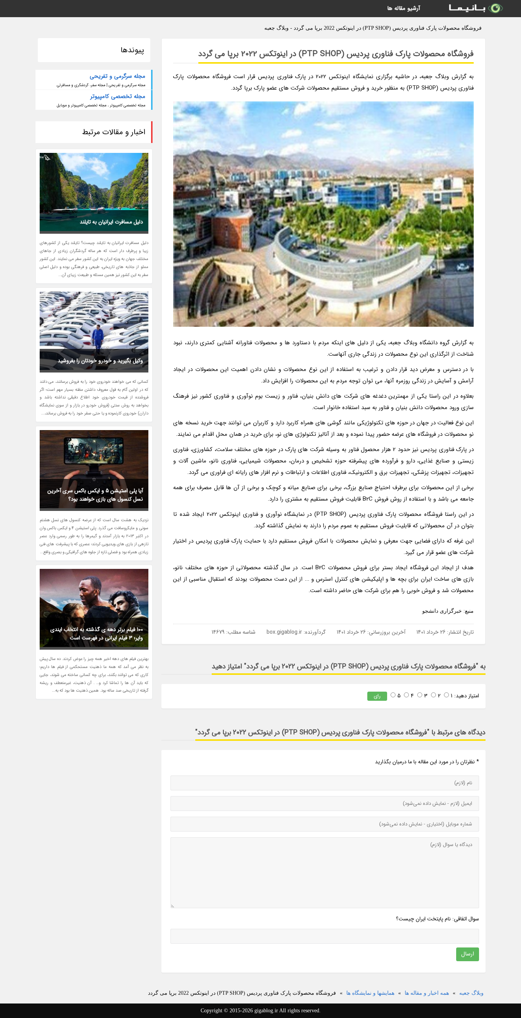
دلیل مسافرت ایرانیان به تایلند (111, 222)
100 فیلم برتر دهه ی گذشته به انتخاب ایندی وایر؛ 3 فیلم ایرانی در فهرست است (96, 633)
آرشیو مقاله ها (403, 8)
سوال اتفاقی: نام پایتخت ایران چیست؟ (437, 919)
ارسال (467, 954)
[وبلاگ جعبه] (475, 8)
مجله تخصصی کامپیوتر (117, 96)
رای (377, 696)
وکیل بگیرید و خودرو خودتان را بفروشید (100, 360)
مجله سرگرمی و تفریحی (117, 76)
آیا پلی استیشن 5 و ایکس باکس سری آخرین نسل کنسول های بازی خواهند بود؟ (95, 495)
